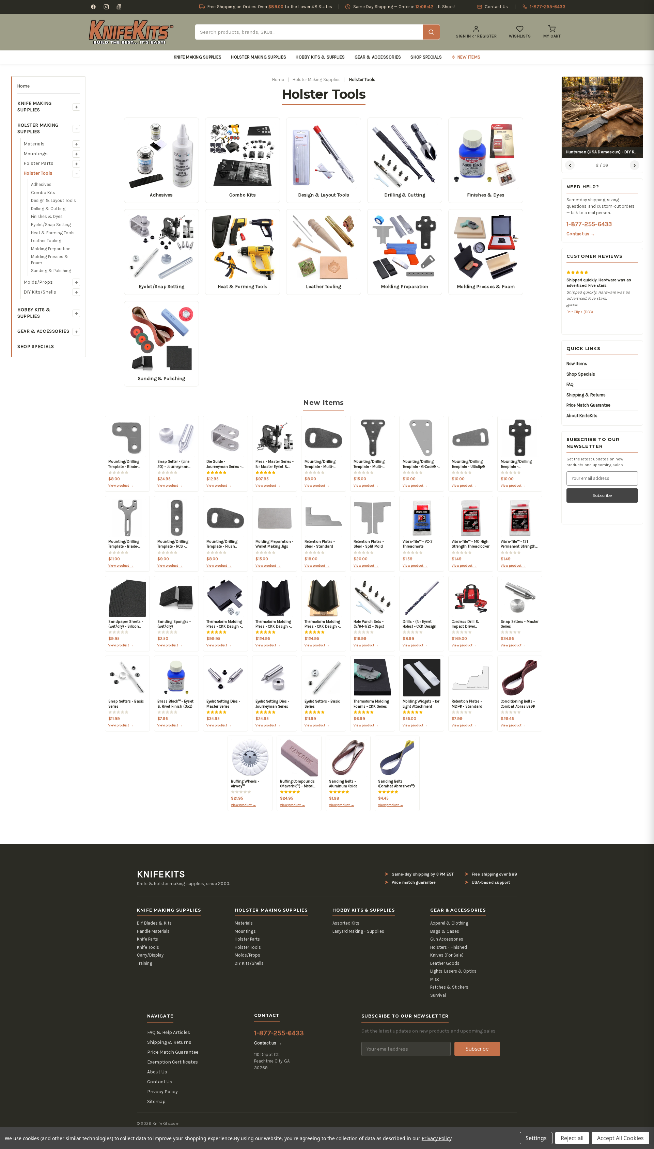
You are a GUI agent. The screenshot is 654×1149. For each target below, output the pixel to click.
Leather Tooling (46, 240)
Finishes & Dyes (47, 216)
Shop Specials (425, 57)
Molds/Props (38, 282)
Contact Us (159, 1082)
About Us (157, 1072)
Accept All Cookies (620, 1138)
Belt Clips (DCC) (579, 312)
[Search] (431, 32)
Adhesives (41, 184)
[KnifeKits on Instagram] (106, 7)
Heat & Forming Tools (53, 232)
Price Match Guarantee (588, 405)
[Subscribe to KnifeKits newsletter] (119, 7)
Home (23, 86)
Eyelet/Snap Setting (51, 224)
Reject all (572, 1138)
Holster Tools (38, 173)
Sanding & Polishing (51, 270)
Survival (438, 995)
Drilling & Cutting (48, 208)
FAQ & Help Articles (168, 1032)
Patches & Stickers (449, 987)
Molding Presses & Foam (49, 259)
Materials (34, 144)
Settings (536, 1138)
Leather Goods (445, 963)
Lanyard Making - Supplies (358, 931)
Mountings (36, 154)
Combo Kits (43, 192)
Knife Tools (148, 947)
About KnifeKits (581, 415)
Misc (434, 979)
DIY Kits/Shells (40, 292)
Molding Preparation (51, 248)
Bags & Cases (444, 931)
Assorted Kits (345, 923)
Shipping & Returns (586, 394)
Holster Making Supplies (258, 57)
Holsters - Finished (448, 947)
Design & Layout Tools (53, 200)
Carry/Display (150, 955)
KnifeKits (161, 874)
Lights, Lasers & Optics (453, 971)
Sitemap (156, 1101)
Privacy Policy (162, 1092)
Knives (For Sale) (447, 955)
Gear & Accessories (378, 57)
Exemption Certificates (172, 1062)
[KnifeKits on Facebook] (93, 7)
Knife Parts (147, 939)
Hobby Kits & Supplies (320, 57)
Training (144, 963)
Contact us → (580, 233)
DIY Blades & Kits (154, 923)
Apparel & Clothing (449, 923)
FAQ (570, 384)
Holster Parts (38, 163)
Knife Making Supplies (197, 57)
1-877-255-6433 (589, 224)
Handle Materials (153, 931)
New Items (576, 363)
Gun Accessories (446, 939)
